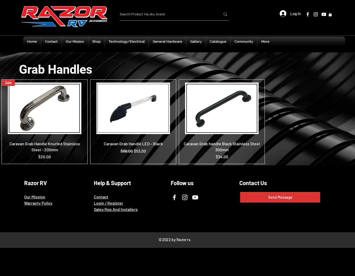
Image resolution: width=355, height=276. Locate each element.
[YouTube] (195, 197)
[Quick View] (133, 108)
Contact (101, 196)
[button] (330, 14)
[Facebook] (308, 14)
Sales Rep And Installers (116, 209)
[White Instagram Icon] (316, 14)
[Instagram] (184, 197)
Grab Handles (55, 69)
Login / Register (108, 202)
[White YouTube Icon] (324, 14)
